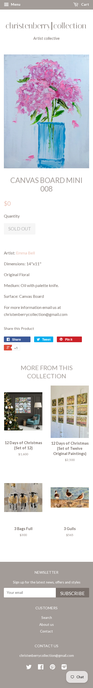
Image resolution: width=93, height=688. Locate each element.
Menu (15, 4)
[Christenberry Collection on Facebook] (41, 668)
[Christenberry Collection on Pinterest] (52, 668)
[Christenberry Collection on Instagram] (64, 668)
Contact (46, 631)
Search (46, 617)
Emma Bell (25, 252)
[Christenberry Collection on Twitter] (29, 668)
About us (46, 624)
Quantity (12, 215)
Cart (84, 4)
